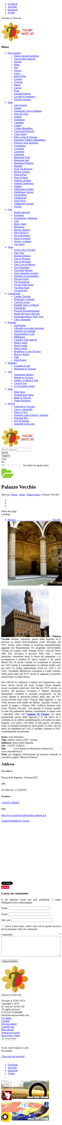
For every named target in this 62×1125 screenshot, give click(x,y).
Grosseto (18, 82)
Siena (17, 64)
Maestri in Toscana (23, 377)
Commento (31, 934)
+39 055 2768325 (10, 802)
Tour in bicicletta (22, 261)
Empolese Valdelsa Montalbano (30, 140)
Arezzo (17, 70)
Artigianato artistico (24, 374)
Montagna (19, 226)
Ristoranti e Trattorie (24, 299)
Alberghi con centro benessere (29, 328)
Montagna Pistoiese (24, 163)
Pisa (16, 67)
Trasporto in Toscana (24, 406)
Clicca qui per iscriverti (12, 1056)
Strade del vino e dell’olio (27, 313)
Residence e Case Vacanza (27, 351)
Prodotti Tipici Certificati (26, 305)
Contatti (5, 1021)
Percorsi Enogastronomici (27, 310)
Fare (10, 209)
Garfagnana (20, 145)
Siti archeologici (22, 235)
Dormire (12, 322)
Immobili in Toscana (24, 423)
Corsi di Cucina (22, 302)
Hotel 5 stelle (20, 342)
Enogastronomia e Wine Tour (28, 316)
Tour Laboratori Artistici (26, 273)
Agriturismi (19, 325)
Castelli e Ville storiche (25, 339)
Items (22, 494)
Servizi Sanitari (21, 421)
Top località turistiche (24, 58)
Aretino (18, 116)
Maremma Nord (22, 157)
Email (4, 914)
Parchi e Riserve (22, 229)
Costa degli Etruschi (24, 131)
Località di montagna (24, 96)
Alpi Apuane (20, 105)
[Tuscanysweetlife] (17, 40)
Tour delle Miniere (23, 270)
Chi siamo (6, 1018)
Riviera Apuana (22, 171)
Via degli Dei (20, 290)
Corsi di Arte (20, 383)
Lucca (17, 73)
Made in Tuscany (22, 397)
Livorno (18, 79)
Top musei (19, 244)
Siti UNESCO (21, 232)
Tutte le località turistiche (26, 56)
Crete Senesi (20, 134)
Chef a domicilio (22, 319)
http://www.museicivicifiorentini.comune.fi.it (23, 815)
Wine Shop (19, 392)
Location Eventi (22, 365)
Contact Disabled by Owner (15, 820)
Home (14, 494)
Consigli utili (7, 1026)
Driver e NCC (21, 412)
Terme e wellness (22, 241)
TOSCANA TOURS (24, 250)
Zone (10, 102)
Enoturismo (20, 308)
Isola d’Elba (20, 76)
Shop (10, 389)
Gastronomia (14, 293)
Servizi (11, 403)
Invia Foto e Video (10, 1035)
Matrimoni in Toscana (25, 368)
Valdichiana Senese (23, 192)
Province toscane (22, 99)
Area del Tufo (21, 113)
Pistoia (17, 85)
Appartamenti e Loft (24, 334)
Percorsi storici (21, 279)
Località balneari (22, 93)
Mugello (18, 166)
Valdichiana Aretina (24, 189)
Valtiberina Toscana (24, 203)
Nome (4, 908)
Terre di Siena (21, 177)
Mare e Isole (20, 224)
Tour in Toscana (22, 258)
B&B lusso (19, 337)
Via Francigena (21, 281)
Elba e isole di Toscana (25, 137)
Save (6, 887)
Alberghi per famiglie (24, 331)
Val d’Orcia (20, 200)
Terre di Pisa (20, 174)
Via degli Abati (21, 287)
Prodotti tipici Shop (23, 394)
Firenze (17, 61)
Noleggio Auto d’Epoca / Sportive (31, 415)
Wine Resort (20, 360)
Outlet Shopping (22, 400)
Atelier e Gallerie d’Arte (26, 380)
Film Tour (19, 253)
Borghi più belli (22, 212)
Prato (16, 90)
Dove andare (14, 53)
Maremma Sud (21, 160)
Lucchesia (19, 151)
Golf (16, 221)
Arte (10, 371)
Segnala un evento (10, 1032)
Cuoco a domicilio (23, 409)
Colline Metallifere (23, 128)
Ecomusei (19, 215)
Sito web (5, 920)
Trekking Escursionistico (26, 276)
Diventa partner (9, 1023)
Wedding (12, 363)
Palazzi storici (34, 494)
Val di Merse (20, 195)
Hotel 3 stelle (20, 348)
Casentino (19, 122)
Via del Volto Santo (24, 284)
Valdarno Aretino (22, 180)
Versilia (17, 206)
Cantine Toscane (22, 296)
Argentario (19, 119)
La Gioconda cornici (24, 386)
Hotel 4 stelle (20, 345)
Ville (16, 357)
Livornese (19, 148)
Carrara (17, 87)
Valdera (18, 186)
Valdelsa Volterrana (23, 183)
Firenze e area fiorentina (26, 142)
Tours (10, 247)
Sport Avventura (22, 238)
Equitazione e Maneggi (25, 218)
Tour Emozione (22, 267)
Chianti (17, 125)
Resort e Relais (21, 354)
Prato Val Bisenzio (23, 169)
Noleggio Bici (21, 418)
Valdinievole (20, 197)
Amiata (17, 108)
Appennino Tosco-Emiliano (28, 111)
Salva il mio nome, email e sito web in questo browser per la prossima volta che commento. (31, 927)
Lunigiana (19, 154)
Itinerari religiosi (22, 255)
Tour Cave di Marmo (24, 264)
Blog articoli (7, 1029)
